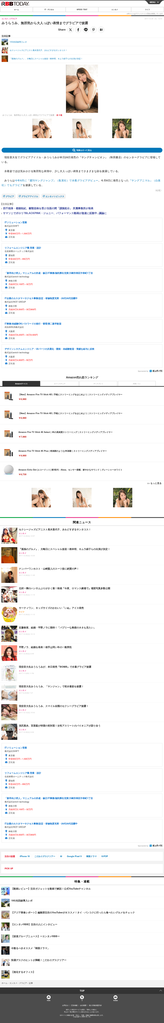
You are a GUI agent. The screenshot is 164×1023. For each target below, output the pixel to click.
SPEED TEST (82, 9)
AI (61, 856)
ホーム (16, 9)
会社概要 (83, 1005)
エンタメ (114, 9)
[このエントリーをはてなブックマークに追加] (101, 30)
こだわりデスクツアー (44, 856)
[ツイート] (70, 30)
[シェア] (78, 30)
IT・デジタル (49, 9)
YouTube (115, 1000)
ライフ (147, 9)
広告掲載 (74, 1005)
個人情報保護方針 (95, 1005)
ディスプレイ (98, 384)
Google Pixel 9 (74, 856)
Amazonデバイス (21, 384)
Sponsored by (143, 371)
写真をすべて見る (84, 150)
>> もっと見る (154, 483)
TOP (82, 990)
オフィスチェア (59, 384)
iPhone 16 (25, 856)
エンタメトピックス (54, 196)
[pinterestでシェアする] (93, 30)
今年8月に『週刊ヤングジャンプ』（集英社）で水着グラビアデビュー (56, 180)
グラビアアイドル (29, 196)
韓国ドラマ (91, 856)
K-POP (105, 856)
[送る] (86, 30)
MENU (153, 2)
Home (48, 1000)
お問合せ (65, 1005)
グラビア (10, 196)
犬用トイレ (137, 384)
